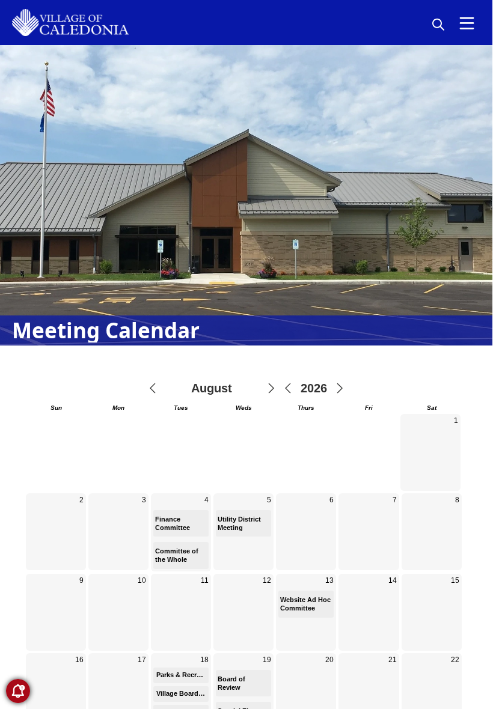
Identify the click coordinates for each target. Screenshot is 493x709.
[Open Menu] (466, 23)
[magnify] (438, 24)
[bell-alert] (18, 691)
